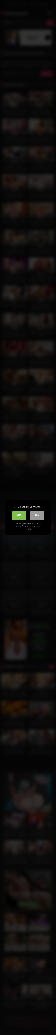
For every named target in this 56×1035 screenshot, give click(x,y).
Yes (19, 515)
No (37, 515)
